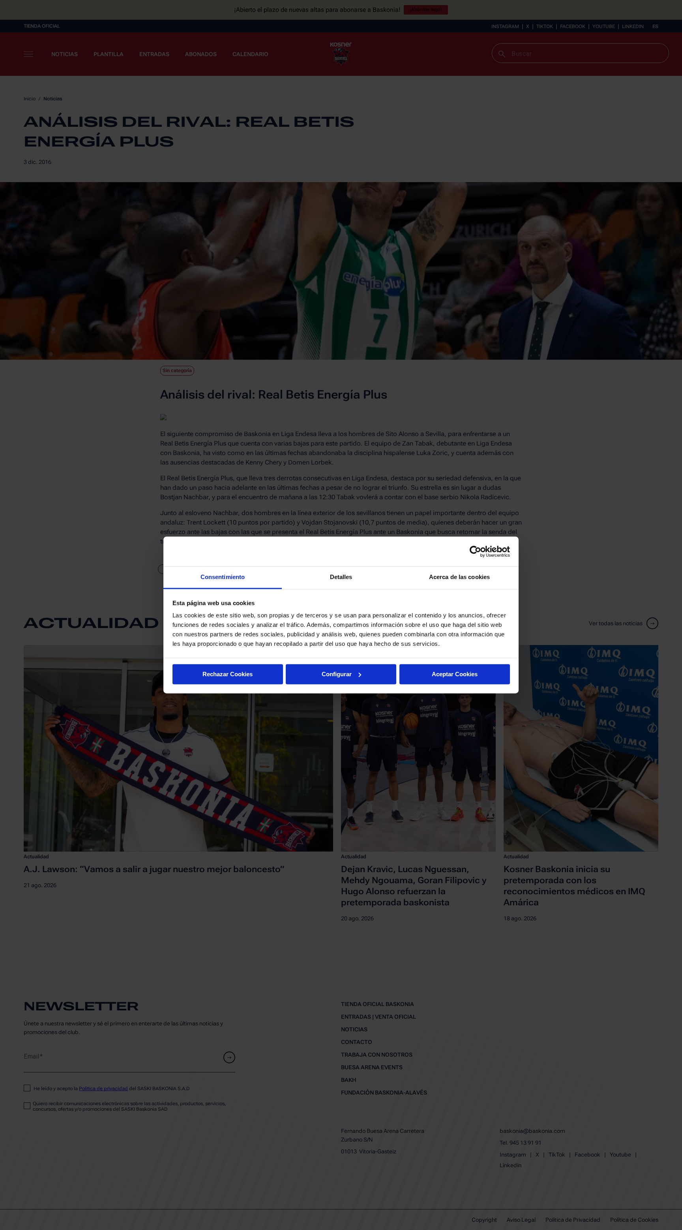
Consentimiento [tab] (222, 577)
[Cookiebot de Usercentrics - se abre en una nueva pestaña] (475, 551)
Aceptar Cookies (455, 674)
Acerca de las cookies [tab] (459, 577)
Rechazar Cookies (227, 674)
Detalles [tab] (341, 577)
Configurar (337, 674)
